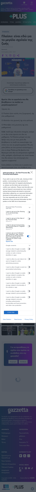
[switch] (28, 212)
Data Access (18, 319)
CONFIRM (10, 312)
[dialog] (18, 246)
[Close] (32, 173)
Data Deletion (7, 319)
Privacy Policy (29, 319)
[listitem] (18, 207)
